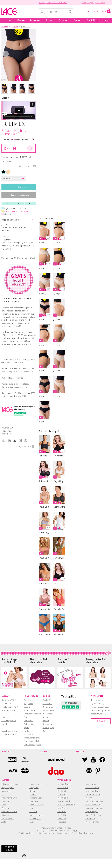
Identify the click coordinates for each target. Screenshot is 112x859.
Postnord (56, 760)
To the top (24, 855)
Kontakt (27, 731)
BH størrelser (48, 710)
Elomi (3, 804)
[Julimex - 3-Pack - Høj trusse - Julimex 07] (18, 55)
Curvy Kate (33, 787)
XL (30, 203)
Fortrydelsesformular (33, 713)
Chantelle (33, 801)
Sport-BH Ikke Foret (93, 815)
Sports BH (61, 811)
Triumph (5, 801)
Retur (26, 717)
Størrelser (35, 20)
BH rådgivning (48, 707)
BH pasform (48, 713)
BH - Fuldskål (62, 797)
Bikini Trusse (62, 808)
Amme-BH (61, 818)
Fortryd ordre (29, 710)
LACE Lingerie (35, 818)
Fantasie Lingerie (36, 815)
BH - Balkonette (92, 787)
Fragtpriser (28, 703)
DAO (56, 771)
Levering (27, 707)
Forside (4, 26)
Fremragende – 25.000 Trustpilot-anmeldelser (53, 3)
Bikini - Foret (90, 784)
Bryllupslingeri (91, 811)
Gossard (33, 811)
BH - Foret (61, 791)
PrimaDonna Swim (9, 797)
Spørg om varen (23, 446)
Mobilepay (24, 760)
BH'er (49, 20)
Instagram (89, 771)
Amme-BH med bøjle (94, 808)
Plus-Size (61, 794)
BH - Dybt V (90, 797)
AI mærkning (29, 734)
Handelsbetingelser (32, 744)
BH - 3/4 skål (62, 787)
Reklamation (29, 724)
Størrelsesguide (25, 166)
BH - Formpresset (92, 794)
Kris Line (5, 815)
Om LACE (47, 700)
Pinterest (97, 771)
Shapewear (47, 724)
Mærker (21, 20)
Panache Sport (35, 797)
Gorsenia (5, 808)
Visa (12, 771)
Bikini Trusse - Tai (92, 804)
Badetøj (63, 20)
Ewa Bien (33, 794)
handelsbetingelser (86, 833)
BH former (47, 717)
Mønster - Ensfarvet (65, 801)
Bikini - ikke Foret (92, 791)
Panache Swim (35, 784)
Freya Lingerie (7, 787)
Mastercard (24, 771)
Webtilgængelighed (32, 737)
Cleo (31, 808)
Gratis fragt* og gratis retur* (93, 2)
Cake (31, 821)
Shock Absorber (36, 804)
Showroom (47, 703)
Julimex (15, 26)
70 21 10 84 (14, 707)
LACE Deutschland (9, 731)
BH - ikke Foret (63, 784)
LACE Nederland (8, 734)
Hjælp (95, 11)
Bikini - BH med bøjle (66, 804)
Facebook (102, 760)
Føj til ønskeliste (20, 195)
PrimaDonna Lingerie (10, 784)
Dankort (12, 760)
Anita (3, 821)
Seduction (61, 821)
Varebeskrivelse (10, 219)
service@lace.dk (8, 710)
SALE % (91, 20)
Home (7, 20)
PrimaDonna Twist (9, 811)
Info (30, 157)
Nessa (32, 791)
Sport (77, 20)
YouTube (93, 760)
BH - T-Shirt (62, 815)
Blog (44, 731)
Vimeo (84, 760)
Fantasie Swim (7, 818)
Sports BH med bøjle (94, 801)
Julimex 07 (25, 26)
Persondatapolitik (31, 741)
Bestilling (28, 700)
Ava (3, 794)
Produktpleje (48, 727)
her (75, 830)
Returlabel (28, 720)
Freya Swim (6, 791)
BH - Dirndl (90, 818)
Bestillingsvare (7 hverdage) (16, 211)
